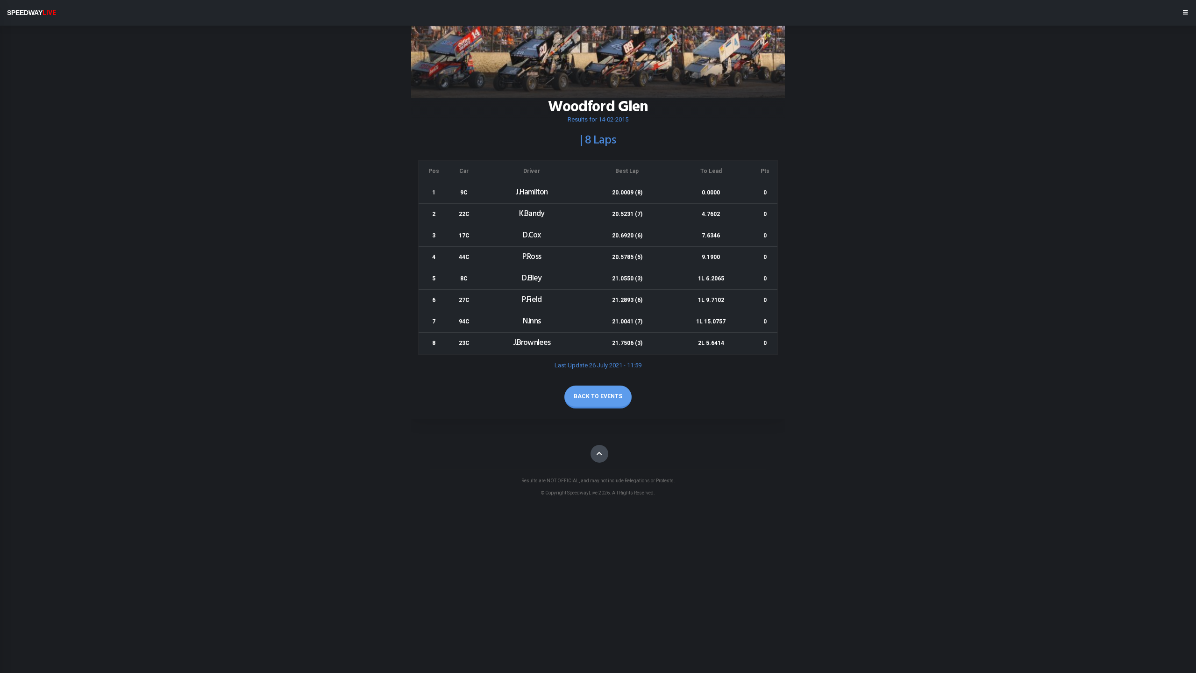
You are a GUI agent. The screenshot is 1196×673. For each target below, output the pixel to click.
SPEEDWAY (31, 12)
